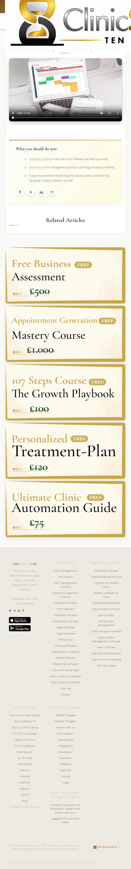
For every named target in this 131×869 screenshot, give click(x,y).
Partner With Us (65, 727)
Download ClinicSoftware (25, 806)
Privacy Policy (52, 862)
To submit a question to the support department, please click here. (65, 808)
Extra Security (25, 752)
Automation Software (65, 621)
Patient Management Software (65, 595)
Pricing (65, 694)
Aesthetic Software (65, 602)
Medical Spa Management (106, 623)
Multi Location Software (65, 682)
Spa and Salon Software (106, 609)
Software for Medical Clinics (106, 584)
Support (25, 788)
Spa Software (106, 615)
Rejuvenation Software (65, 651)
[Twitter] (10, 611)
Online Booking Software (106, 576)
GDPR (25, 794)
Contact (65, 776)
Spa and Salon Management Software (106, 639)
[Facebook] (23, 611)
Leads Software (65, 627)
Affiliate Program (65, 715)
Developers (65, 752)
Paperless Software (65, 615)
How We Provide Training (24, 715)
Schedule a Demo (40, 159)
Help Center (24, 764)
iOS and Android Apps (65, 670)
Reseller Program (65, 721)
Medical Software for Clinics (106, 595)
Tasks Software (65, 633)
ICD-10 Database (24, 745)
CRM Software (65, 609)
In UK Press (25, 758)
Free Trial (65, 688)
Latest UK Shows (24, 739)
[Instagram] (14, 611)
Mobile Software (65, 657)
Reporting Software (65, 664)
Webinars (65, 764)
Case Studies (65, 739)
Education (65, 758)
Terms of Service (23, 862)
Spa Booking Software (106, 602)
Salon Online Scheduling (106, 659)
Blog (25, 800)
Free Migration (65, 733)
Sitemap (25, 776)
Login (65, 782)
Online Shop (65, 639)
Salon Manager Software (106, 631)
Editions (25, 770)
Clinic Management (65, 570)
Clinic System (65, 576)
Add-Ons (24, 782)
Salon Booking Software (106, 653)
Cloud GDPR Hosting (25, 727)
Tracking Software (65, 645)
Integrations (65, 745)
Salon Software (106, 647)
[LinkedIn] (19, 611)
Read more (36, 167)
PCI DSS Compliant (25, 733)
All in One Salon (106, 665)
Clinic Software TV (25, 721)
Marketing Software (106, 570)
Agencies (65, 770)
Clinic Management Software (65, 584)
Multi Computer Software (65, 676)
